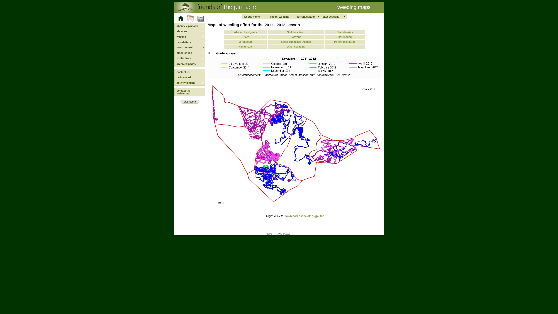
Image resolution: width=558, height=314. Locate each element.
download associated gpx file (304, 216)
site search (190, 101)
